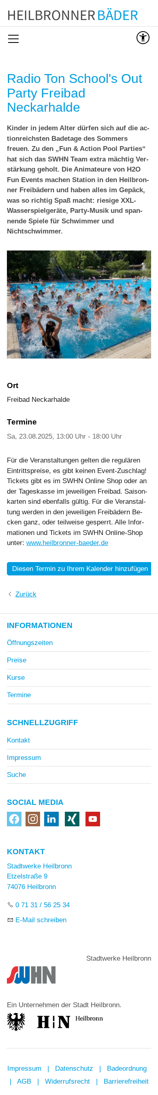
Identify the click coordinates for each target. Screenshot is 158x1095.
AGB (24, 1081)
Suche (16, 775)
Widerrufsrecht (67, 1081)
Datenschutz (74, 1068)
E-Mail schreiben (40, 920)
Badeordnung (127, 1068)
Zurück (25, 594)
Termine (19, 695)
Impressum (24, 758)
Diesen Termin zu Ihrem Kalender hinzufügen (80, 569)
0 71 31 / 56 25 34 (42, 905)
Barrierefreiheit (126, 1081)
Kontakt (18, 740)
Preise (16, 660)
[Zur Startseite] (79, 15)
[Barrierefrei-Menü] (143, 37)
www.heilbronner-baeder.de (67, 543)
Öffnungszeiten (30, 643)
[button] (14, 819)
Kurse (16, 677)
